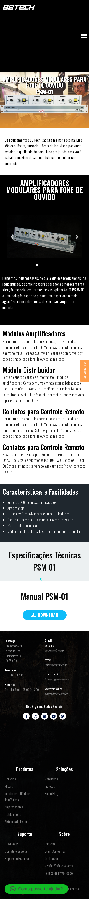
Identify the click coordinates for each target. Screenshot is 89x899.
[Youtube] (53, 716)
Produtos (24, 769)
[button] (84, 36)
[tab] (44, 577)
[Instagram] (35, 716)
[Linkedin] (44, 716)
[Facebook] (26, 716)
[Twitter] (62, 716)
